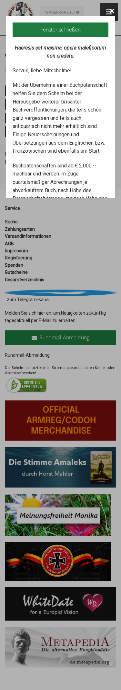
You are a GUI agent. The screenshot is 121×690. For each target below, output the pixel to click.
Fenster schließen (60, 29)
